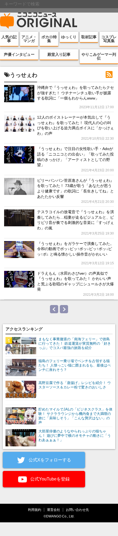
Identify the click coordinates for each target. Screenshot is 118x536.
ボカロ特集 (49, 39)
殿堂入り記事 (59, 54)
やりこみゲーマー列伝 (99, 56)
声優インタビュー (19, 54)
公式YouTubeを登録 (49, 479)
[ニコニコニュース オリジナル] (38, 21)
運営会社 (53, 509)
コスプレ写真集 (109, 39)
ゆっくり (69, 37)
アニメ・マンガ (29, 39)
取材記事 (89, 37)
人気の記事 (9, 39)
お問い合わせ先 (77, 509)
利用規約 (34, 509)
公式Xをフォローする (49, 460)
